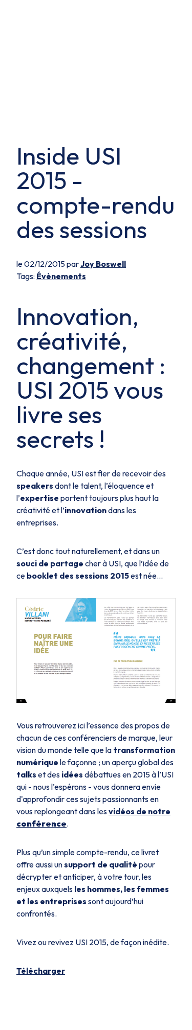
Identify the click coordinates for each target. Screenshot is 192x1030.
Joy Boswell (103, 264)
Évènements (61, 276)
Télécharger (40, 971)
